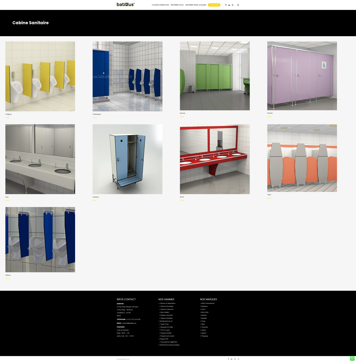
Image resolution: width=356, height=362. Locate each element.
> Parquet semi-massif (166, 336)
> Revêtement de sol (165, 321)
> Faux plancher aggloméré (167, 342)
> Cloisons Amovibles (165, 306)
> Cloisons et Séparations (166, 303)
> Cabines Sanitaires (165, 318)
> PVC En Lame (164, 330)
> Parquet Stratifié (164, 333)
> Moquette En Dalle (165, 327)
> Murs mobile (163, 312)
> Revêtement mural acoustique (168, 345)
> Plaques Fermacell (165, 315)
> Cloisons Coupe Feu (165, 309)
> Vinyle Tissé (163, 324)
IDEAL (7, 118)
